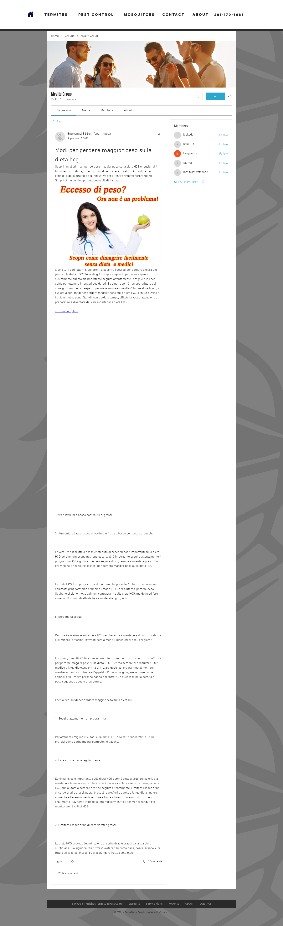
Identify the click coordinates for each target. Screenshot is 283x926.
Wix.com (163, 912)
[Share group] (229, 96)
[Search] (197, 96)
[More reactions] (71, 861)
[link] (63, 110)
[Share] (159, 134)
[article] (108, 506)
